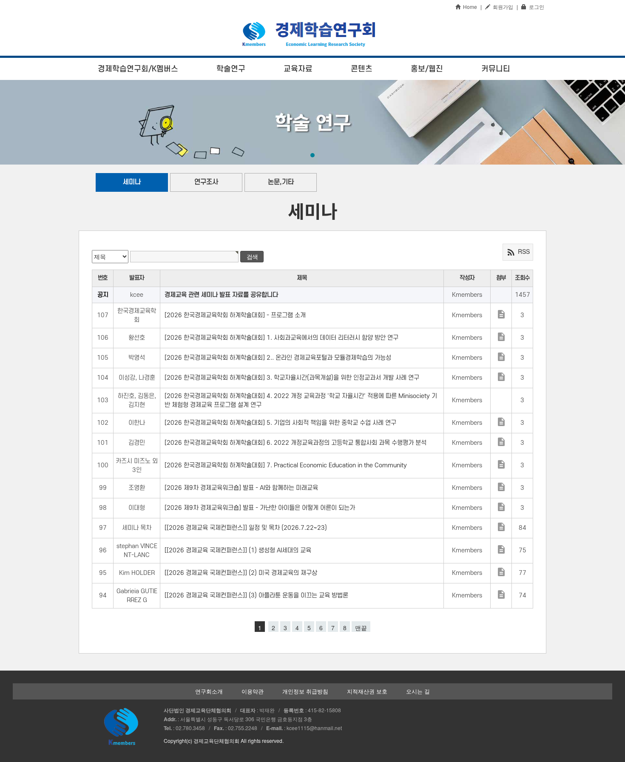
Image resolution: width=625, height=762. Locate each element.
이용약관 (252, 691)
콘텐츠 (361, 69)
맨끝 (361, 627)
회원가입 (501, 6)
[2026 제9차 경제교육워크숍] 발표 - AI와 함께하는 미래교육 (241, 488)
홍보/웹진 (427, 69)
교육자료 (298, 69)
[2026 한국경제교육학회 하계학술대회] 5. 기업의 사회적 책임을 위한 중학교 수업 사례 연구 (280, 422)
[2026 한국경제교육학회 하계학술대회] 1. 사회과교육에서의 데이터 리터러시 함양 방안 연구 (281, 337)
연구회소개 (209, 691)
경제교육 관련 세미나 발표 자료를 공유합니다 (221, 295)
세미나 (132, 182)
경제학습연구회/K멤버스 (138, 69)
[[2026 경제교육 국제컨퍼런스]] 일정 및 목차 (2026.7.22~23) (246, 528)
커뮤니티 (495, 69)
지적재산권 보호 (367, 691)
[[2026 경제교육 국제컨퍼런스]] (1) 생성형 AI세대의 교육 (238, 550)
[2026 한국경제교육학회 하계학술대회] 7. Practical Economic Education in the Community (286, 465)
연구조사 (206, 182)
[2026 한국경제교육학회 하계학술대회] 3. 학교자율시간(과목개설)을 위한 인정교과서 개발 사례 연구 (292, 377)
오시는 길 (418, 691)
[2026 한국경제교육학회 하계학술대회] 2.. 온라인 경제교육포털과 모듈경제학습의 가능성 (278, 357)
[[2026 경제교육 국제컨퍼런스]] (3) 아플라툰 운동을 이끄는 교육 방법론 (256, 595)
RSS (518, 252)
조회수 (522, 278)
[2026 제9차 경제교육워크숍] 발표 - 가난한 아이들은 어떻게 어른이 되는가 (260, 508)
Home (468, 6)
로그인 (535, 6)
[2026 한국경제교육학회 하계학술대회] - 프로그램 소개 (235, 315)
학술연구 (230, 69)
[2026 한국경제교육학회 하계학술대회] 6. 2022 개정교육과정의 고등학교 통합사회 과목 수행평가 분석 (295, 442)
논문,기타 (281, 182)
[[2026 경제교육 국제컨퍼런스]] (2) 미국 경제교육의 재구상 (241, 573)
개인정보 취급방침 (305, 691)
